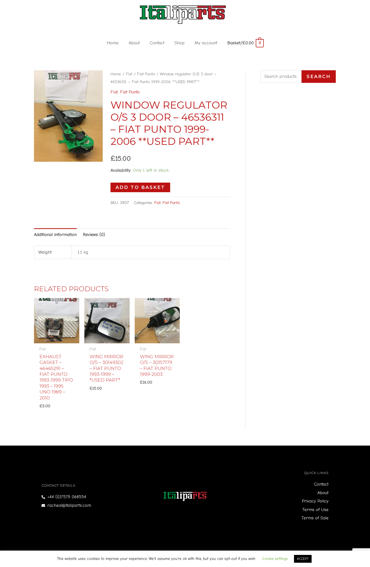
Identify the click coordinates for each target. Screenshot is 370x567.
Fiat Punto (146, 74)
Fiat (129, 74)
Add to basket (140, 187)
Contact (157, 43)
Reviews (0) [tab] (94, 234)
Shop (179, 43)
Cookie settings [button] (275, 558)
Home (113, 43)
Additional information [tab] (55, 234)
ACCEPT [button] (303, 559)
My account (206, 43)
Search (319, 76)
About (134, 43)
